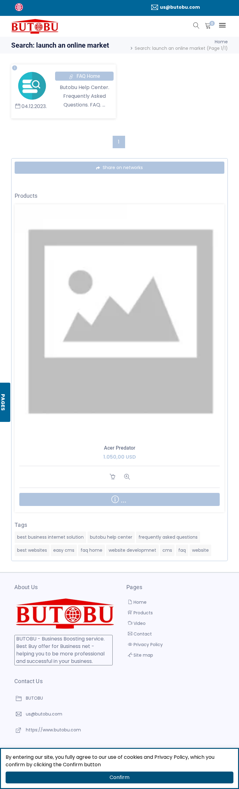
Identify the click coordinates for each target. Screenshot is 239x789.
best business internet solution (50, 537)
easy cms (63, 550)
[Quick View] (127, 327)
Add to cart (112, 477)
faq (182, 550)
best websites (32, 550)
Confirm (119, 777)
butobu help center (111, 537)
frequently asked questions (168, 537)
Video (139, 623)
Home (221, 42)
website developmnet (132, 550)
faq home (91, 550)
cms (167, 550)
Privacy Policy (147, 644)
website (200, 550)
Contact (142, 634)
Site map (142, 655)
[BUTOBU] (35, 26)
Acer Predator (119, 448)
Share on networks (122, 167)
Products (142, 613)
